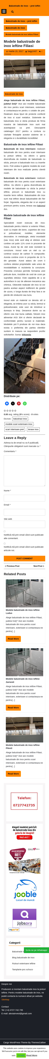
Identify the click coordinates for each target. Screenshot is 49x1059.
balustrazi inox (20, 419)
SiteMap (5, 999)
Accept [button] (21, 1055)
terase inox (33, 429)
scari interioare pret (14, 429)
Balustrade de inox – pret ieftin (24, 6)
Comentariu (10, 451)
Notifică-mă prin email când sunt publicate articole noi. (24, 549)
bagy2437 (32, 51)
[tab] (3, 11)
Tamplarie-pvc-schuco (22, 969)
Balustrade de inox (15, 28)
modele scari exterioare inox (18, 424)
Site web (8, 519)
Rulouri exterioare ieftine (23, 963)
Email (7, 505)
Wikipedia (26, 334)
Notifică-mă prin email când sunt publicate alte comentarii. (24, 537)
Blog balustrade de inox (23, 957)
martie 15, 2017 (16, 51)
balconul (41, 205)
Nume (7, 490)
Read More (14, 639)
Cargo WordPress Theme (15, 1042)
